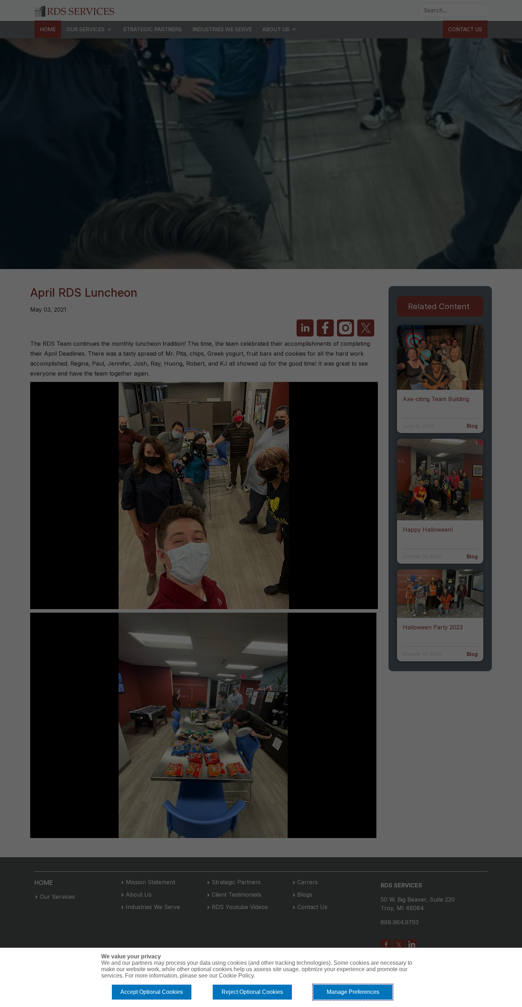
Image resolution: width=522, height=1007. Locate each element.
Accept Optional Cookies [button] (151, 992)
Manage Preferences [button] (353, 992)
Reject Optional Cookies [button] (252, 992)
